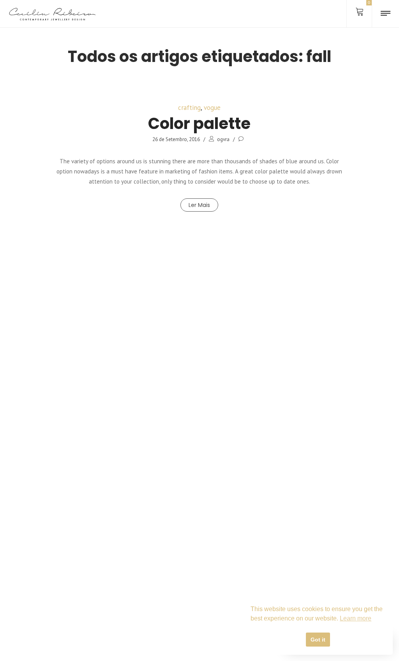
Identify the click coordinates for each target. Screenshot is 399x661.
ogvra (223, 139)
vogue (212, 107)
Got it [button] (318, 639)
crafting (189, 107)
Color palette (199, 123)
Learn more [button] (355, 618)
